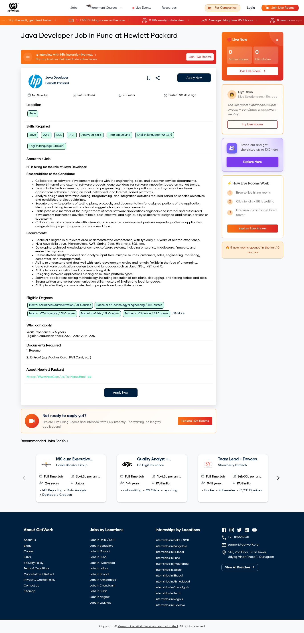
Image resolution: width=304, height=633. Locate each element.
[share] (157, 77)
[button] (152, 20)
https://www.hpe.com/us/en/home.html (55, 376)
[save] (148, 77)
